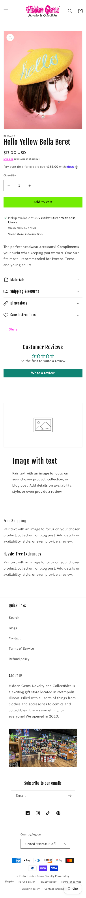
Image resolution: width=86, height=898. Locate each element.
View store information (25, 234)
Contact (15, 638)
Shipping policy (31, 888)
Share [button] (13, 329)
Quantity (10, 175)
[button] (6, 11)
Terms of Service (21, 649)
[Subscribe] (70, 795)
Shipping (8, 158)
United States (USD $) (40, 844)
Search (14, 618)
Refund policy (19, 659)
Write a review (43, 373)
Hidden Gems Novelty (41, 876)
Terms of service (71, 881)
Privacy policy (48, 881)
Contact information (57, 888)
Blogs (13, 628)
